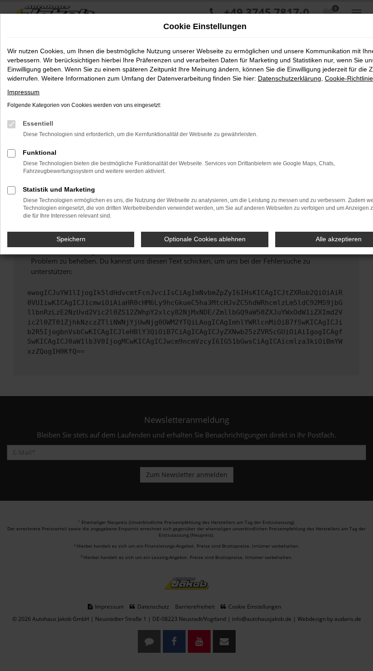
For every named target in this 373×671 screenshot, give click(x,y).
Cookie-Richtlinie (349, 78)
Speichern (71, 239)
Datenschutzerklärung (289, 78)
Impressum (23, 92)
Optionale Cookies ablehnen (205, 239)
